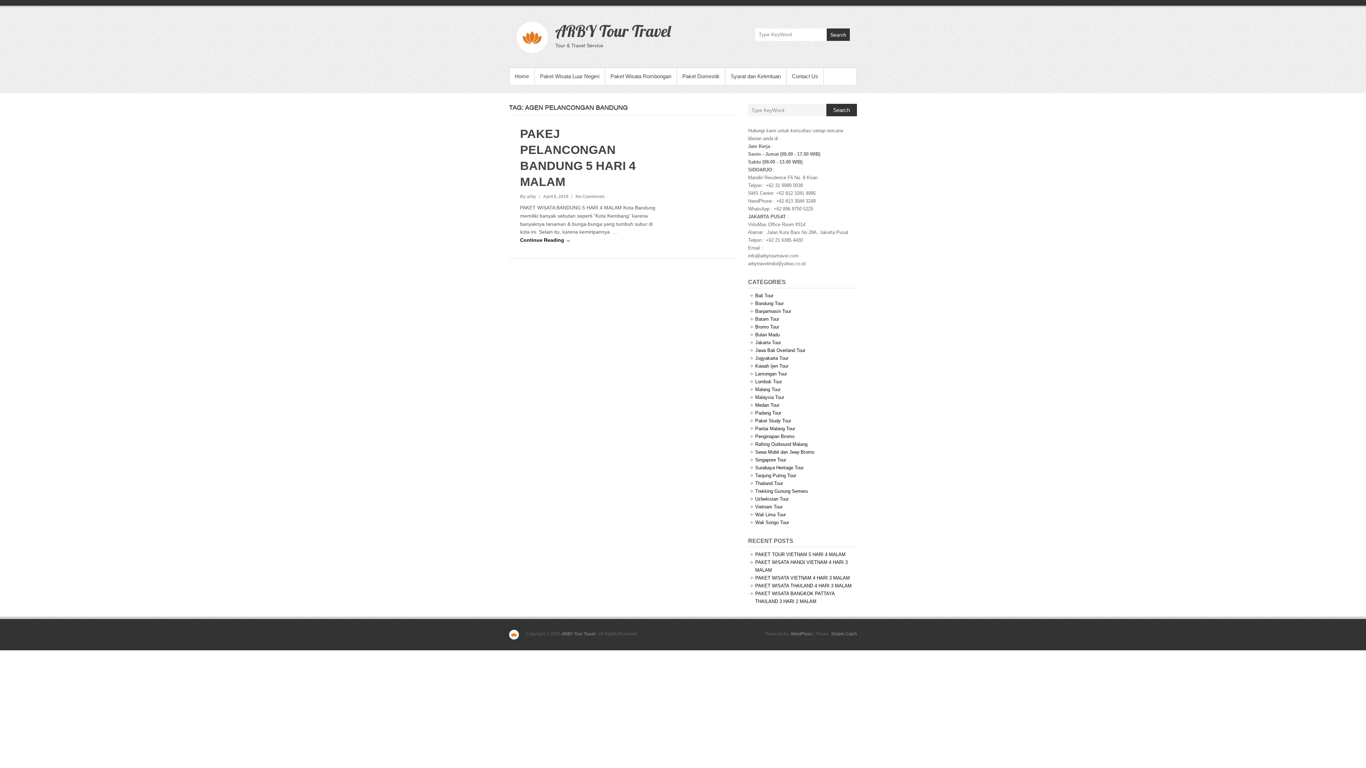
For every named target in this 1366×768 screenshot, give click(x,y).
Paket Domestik (701, 76)
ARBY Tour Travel (613, 31)
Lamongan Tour (771, 374)
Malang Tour (767, 389)
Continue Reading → (545, 240)
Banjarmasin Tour (773, 311)
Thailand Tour (769, 483)
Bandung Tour (769, 303)
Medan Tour (767, 405)
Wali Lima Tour (770, 514)
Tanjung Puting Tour (775, 475)
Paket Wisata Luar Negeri (569, 76)
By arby (528, 196)
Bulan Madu (767, 334)
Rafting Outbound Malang (781, 444)
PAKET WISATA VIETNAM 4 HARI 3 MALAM (802, 578)
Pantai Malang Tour (775, 428)
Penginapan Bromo (774, 436)
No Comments (590, 196)
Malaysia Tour (769, 397)
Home (522, 76)
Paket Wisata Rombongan (640, 76)
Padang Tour (768, 413)
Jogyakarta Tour (771, 358)
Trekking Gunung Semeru (781, 491)
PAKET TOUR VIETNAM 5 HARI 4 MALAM (800, 554)
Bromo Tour (767, 327)
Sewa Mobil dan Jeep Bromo (784, 452)
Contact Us (805, 76)
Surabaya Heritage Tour (779, 467)
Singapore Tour (770, 460)
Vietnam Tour (769, 507)
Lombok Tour (768, 381)
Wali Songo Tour (772, 522)
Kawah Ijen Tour (771, 366)
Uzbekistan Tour (772, 499)
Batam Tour (767, 319)
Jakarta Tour (768, 342)
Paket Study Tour (773, 420)
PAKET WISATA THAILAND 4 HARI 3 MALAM (803, 585)
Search (838, 35)
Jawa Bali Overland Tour (780, 350)
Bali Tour (764, 295)
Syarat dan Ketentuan (756, 76)
